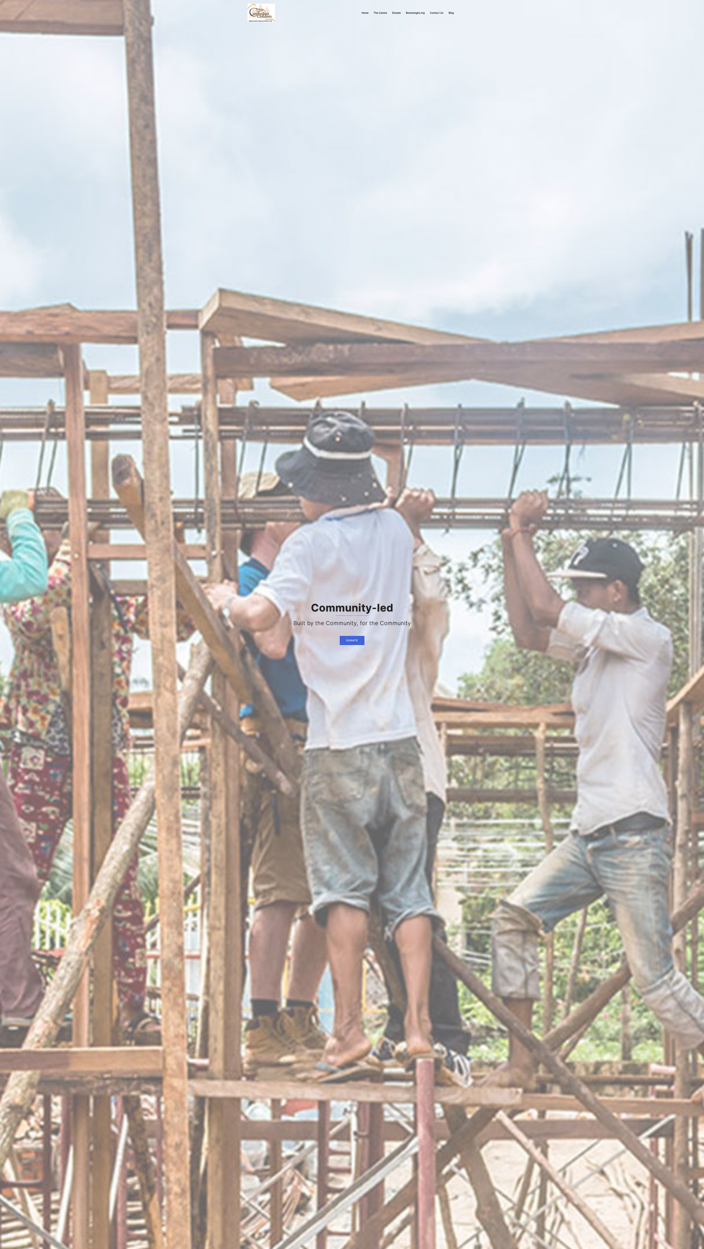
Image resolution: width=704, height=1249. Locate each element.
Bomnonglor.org (415, 12)
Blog (451, 12)
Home (365, 12)
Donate (396, 12)
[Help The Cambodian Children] (261, 12)
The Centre (380, 12)
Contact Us (436, 12)
